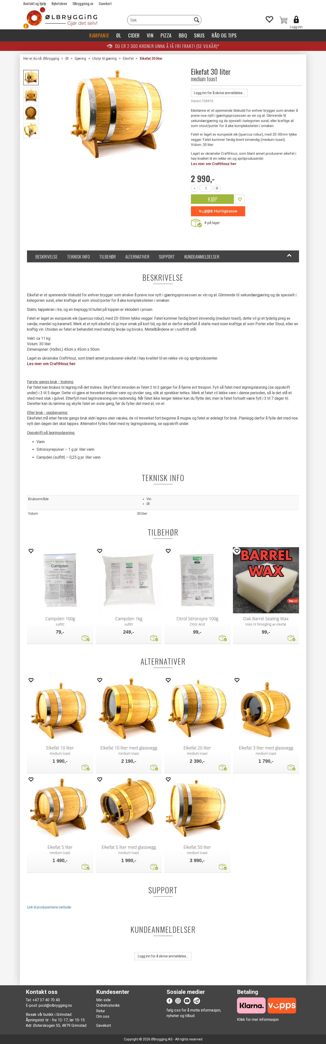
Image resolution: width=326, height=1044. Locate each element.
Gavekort (105, 3)
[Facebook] (169, 1000)
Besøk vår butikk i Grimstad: (49, 1014)
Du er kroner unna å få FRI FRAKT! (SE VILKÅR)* (167, 46)
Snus (199, 35)
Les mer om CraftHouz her (213, 164)
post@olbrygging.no (55, 1005)
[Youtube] (187, 1000)
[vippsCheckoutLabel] (218, 211)
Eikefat (128, 58)
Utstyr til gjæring (104, 58)
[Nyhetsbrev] (196, 1000)
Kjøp (212, 199)
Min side (103, 1000)
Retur (100, 1011)
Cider (134, 35)
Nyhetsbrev (59, 3)
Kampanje (99, 35)
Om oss (102, 1016)
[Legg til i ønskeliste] (31, 551)
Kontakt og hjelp (34, 3)
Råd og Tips (224, 35)
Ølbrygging (51, 58)
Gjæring (80, 58)
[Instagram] (178, 1000)
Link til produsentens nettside (49, 907)
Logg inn (296, 27)
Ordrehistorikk (108, 1005)
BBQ (183, 35)
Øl (118, 35)
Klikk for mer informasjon (258, 1019)
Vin (150, 35)
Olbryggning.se (83, 3)
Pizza (166, 35)
